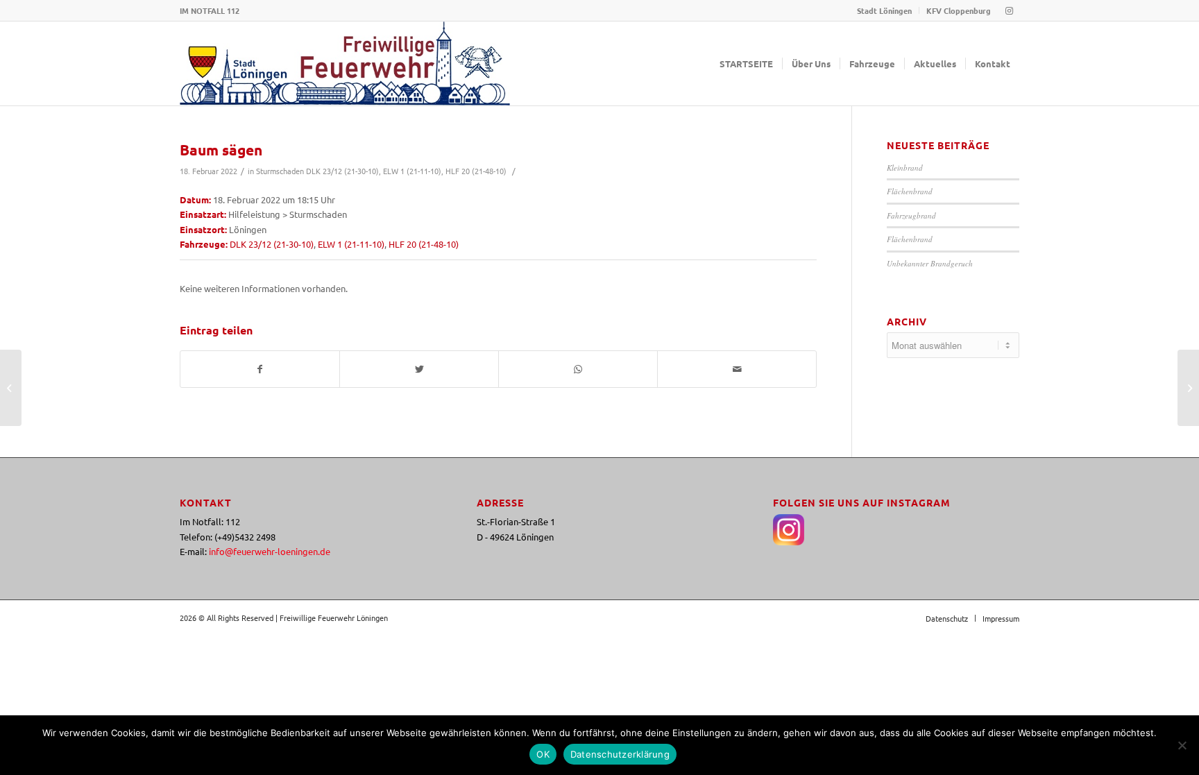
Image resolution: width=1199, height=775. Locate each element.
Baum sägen (221, 149)
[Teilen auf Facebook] (259, 369)
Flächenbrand (910, 191)
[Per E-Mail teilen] (737, 369)
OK (543, 754)
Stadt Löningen (884, 10)
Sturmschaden (280, 170)
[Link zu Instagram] (1008, 10)
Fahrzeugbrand (911, 215)
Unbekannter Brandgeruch (930, 263)
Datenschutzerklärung (620, 754)
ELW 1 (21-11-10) (412, 170)
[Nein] (1182, 745)
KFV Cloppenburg (958, 10)
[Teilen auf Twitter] (419, 369)
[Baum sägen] (11, 388)
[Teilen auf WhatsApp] (578, 369)
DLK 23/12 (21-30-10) (342, 170)
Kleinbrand (905, 167)
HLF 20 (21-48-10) (476, 170)
